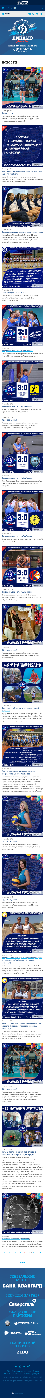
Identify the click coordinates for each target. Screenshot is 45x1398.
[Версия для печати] (11, 8)
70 (20, 1252)
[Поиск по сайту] (8, 8)
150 (40, 1252)
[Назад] (5, 1253)
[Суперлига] (22, 2)
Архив (22, 1262)
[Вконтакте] (29, 14)
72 (29, 1252)
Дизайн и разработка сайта (14, 1381)
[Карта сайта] (6, 8)
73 (33, 1252)
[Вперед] (22, 1256)
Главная (4, 59)
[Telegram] (37, 14)
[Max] (33, 14)
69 (15, 1252)
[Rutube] (41, 14)
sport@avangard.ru (34, 1374)
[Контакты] (3, 8)
